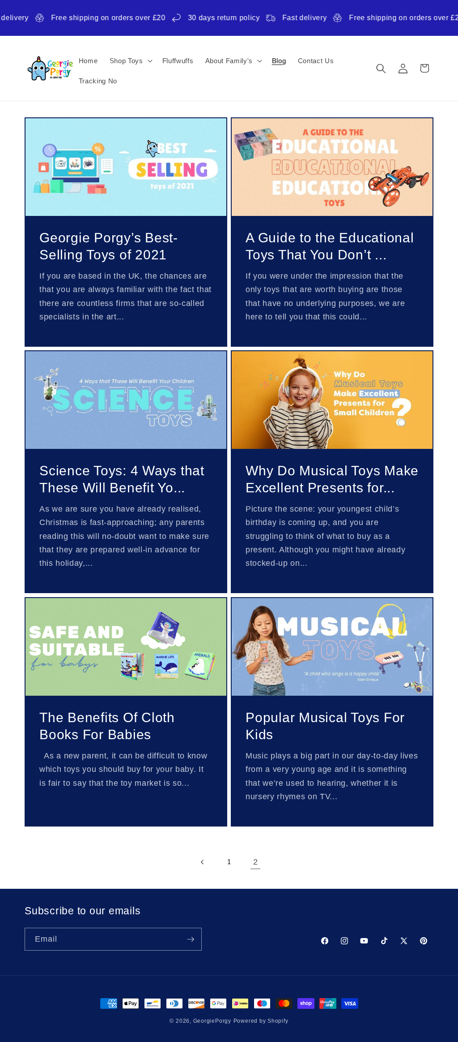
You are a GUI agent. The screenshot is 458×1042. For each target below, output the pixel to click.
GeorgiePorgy (212, 1021)
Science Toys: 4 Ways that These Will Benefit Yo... (121, 479)
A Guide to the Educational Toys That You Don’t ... (330, 246)
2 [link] (255, 861)
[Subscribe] (190, 939)
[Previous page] (202, 862)
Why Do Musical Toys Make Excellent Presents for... (332, 479)
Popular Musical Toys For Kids (325, 726)
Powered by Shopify (260, 1021)
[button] (130, 60)
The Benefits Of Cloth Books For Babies (107, 726)
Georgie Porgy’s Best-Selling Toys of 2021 (108, 246)
